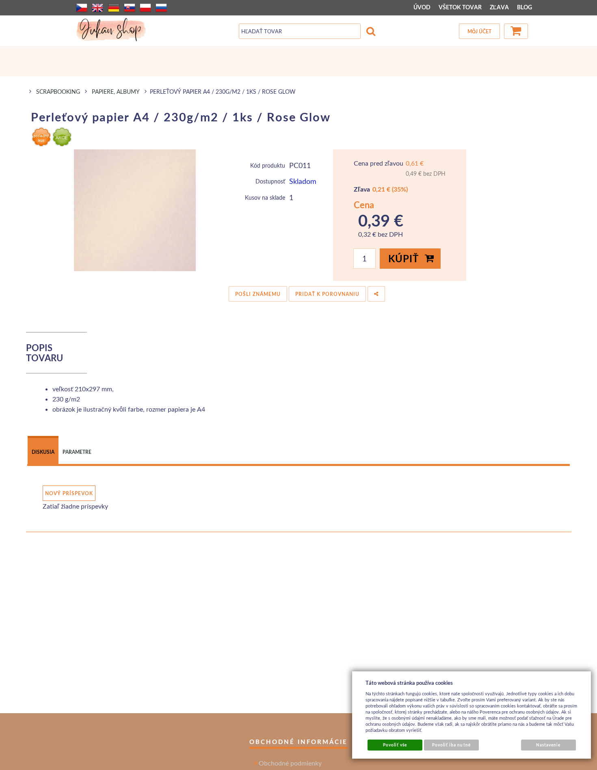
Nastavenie (548, 744)
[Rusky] (161, 7)
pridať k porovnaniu (327, 294)
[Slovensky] (129, 7)
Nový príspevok (69, 493)
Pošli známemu (258, 294)
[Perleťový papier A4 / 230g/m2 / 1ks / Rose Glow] (135, 210)
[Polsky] (145, 7)
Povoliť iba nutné (451, 744)
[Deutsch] (113, 7)
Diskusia (43, 452)
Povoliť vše (395, 744)
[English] (97, 7)
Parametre (77, 452)
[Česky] (81, 7)
